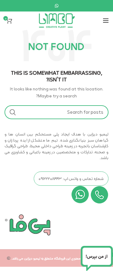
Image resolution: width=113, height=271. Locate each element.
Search (12, 112)
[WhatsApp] (56, 6)
